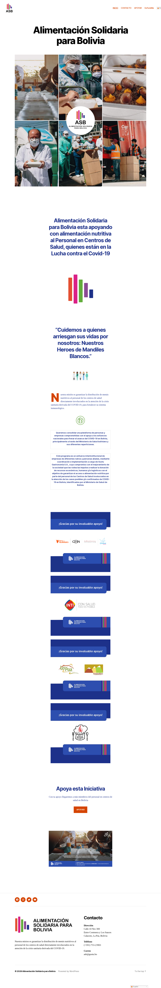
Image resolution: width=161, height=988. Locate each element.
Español (135, 986)
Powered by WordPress (68, 971)
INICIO (115, 8)
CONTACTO (126, 8)
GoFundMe (149, 8)
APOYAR (138, 8)
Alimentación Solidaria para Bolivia (39, 971)
